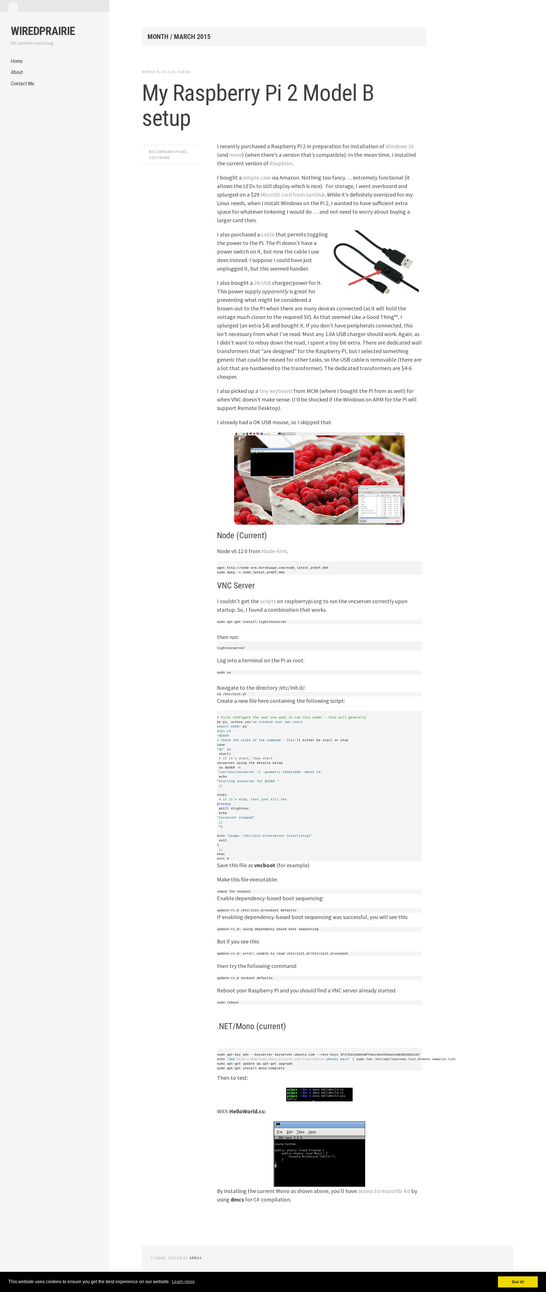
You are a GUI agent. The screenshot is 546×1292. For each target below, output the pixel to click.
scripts (268, 601)
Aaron (184, 71)
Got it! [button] (518, 1281)
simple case (257, 177)
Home (17, 61)
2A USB (262, 282)
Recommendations (168, 151)
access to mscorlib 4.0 (384, 1190)
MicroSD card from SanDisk (292, 194)
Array (195, 1257)
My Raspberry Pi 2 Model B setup (258, 105)
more (235, 154)
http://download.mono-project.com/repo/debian (280, 1059)
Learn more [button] (183, 1281)
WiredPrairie (43, 31)
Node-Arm (274, 551)
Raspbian (281, 163)
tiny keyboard (275, 390)
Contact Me (22, 83)
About (17, 72)
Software (159, 157)
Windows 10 (400, 146)
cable (267, 234)
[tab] (13, 7)
